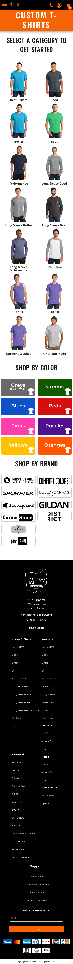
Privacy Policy (36, 892)
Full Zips (16, 794)
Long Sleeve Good (22, 686)
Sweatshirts (48, 702)
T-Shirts (16, 825)
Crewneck (17, 778)
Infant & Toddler (21, 857)
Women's (47, 741)
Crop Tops (47, 718)
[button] (18, 480)
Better (15, 662)
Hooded (16, 770)
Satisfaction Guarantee (36, 884)
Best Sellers (18, 646)
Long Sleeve (48, 694)
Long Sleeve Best (21, 702)
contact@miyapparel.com (36, 615)
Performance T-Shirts (23, 833)
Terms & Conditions (36, 900)
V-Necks (46, 686)
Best (14, 670)
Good (15, 654)
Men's (45, 733)
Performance (19, 678)
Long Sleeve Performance (25, 710)
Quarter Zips (18, 786)
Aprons (45, 803)
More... (15, 726)
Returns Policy (36, 876)
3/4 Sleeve (17, 718)
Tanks (45, 710)
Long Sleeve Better (21, 694)
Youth (45, 749)
